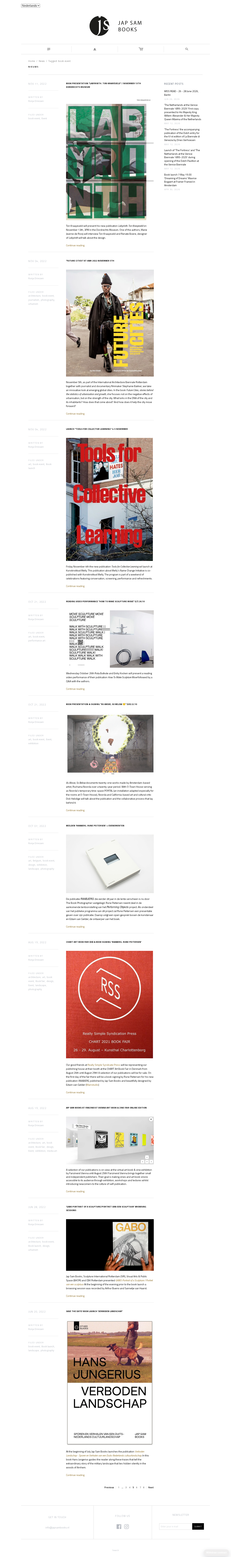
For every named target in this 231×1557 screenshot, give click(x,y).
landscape (33, 868)
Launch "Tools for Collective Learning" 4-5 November (97, 429)
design (31, 864)
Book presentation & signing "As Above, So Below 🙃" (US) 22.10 (101, 704)
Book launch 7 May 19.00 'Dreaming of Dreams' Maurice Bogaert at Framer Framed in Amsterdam (180, 180)
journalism (33, 299)
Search (115, 1550)
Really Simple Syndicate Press (104, 1065)
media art (52, 1150)
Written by (35, 97)
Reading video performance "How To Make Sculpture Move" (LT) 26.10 (105, 601)
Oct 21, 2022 (37, 602)
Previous (109, 1487)
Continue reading (75, 245)
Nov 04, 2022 (37, 261)
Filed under (36, 114)
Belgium (37, 860)
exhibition (33, 743)
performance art (36, 640)
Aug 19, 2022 (37, 942)
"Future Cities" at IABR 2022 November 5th (90, 260)
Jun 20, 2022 (37, 1311)
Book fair (40, 981)
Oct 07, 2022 (37, 826)
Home (31, 61)
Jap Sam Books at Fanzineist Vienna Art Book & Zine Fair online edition (106, 1107)
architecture (34, 295)
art (29, 464)
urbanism (33, 303)
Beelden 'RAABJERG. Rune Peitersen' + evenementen (95, 825)
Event (44, 118)
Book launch (34, 1245)
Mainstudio (92, 1085)
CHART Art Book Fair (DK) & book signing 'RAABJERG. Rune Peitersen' (103, 942)
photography (47, 299)
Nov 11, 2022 (37, 84)
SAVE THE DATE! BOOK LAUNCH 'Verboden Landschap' (94, 1311)
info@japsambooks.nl (57, 1527)
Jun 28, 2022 (37, 1207)
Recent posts (174, 84)
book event (34, 118)
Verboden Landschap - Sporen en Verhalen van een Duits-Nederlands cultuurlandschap (105, 1453)
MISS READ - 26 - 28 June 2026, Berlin (181, 92)
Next (151, 1487)
